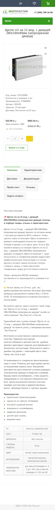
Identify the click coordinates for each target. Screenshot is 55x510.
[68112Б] (27, 68)
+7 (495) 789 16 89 (43, 12)
